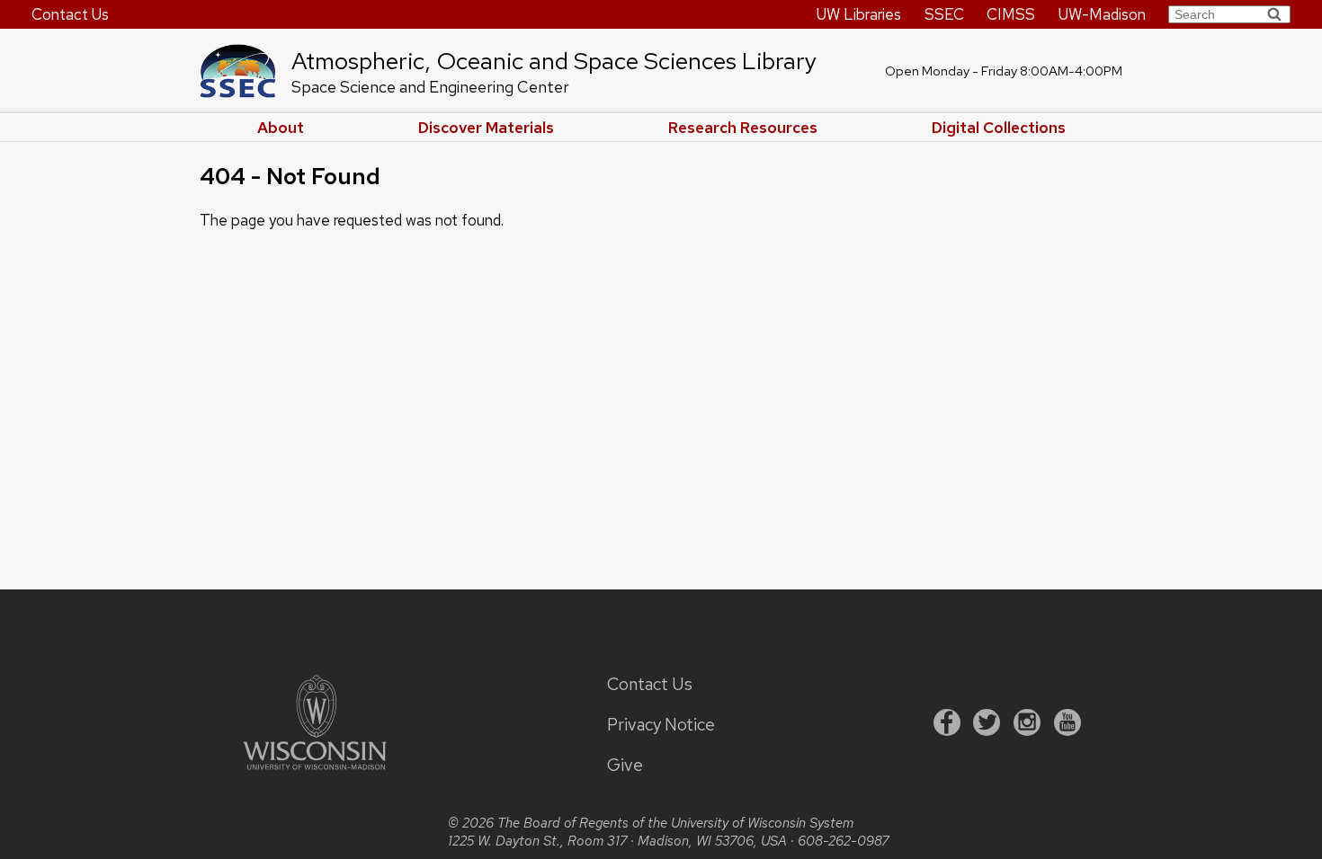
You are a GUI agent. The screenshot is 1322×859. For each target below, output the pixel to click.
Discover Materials (486, 127)
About (280, 127)
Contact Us (70, 14)
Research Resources (742, 127)
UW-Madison (1102, 14)
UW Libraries (859, 14)
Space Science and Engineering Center (430, 86)
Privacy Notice (661, 724)
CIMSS (1011, 14)
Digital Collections (999, 127)
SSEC (944, 14)
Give (625, 765)
